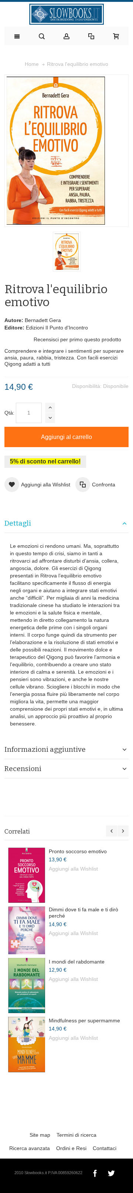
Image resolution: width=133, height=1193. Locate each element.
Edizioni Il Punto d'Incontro (57, 328)
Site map (40, 1135)
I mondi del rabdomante (77, 962)
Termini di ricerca (76, 1135)
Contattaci (104, 1148)
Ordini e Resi (71, 1148)
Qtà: (9, 413)
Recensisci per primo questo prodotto (77, 339)
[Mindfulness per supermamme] (26, 1044)
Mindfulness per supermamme (84, 1020)
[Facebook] (96, 1172)
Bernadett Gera (43, 320)
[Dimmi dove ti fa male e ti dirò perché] (26, 930)
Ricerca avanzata (29, 1148)
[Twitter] (111, 1172)
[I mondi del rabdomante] (26, 985)
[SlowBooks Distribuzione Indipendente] (66, 14)
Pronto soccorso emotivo (78, 851)
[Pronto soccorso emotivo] (26, 875)
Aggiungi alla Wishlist (73, 869)
